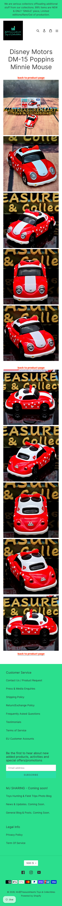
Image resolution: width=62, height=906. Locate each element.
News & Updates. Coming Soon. (25, 804)
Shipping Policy (15, 697)
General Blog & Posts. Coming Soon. (28, 812)
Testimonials (13, 722)
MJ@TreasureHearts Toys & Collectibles (35, 892)
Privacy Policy (14, 834)
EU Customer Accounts (20, 738)
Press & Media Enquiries (20, 688)
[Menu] (57, 30)
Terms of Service (16, 730)
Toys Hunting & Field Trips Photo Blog (28, 795)
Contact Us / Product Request (24, 680)
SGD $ (30, 863)
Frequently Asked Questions (23, 713)
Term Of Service (15, 843)
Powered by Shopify (31, 895)
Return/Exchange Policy (20, 705)
